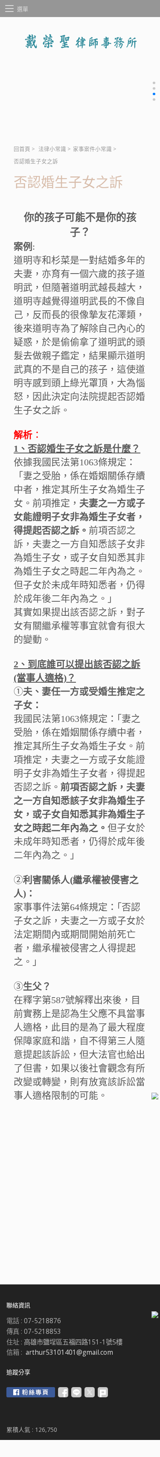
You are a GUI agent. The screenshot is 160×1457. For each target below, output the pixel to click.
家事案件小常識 (92, 149)
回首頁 (22, 149)
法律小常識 (52, 149)
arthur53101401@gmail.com (69, 1352)
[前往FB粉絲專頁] (30, 1392)
